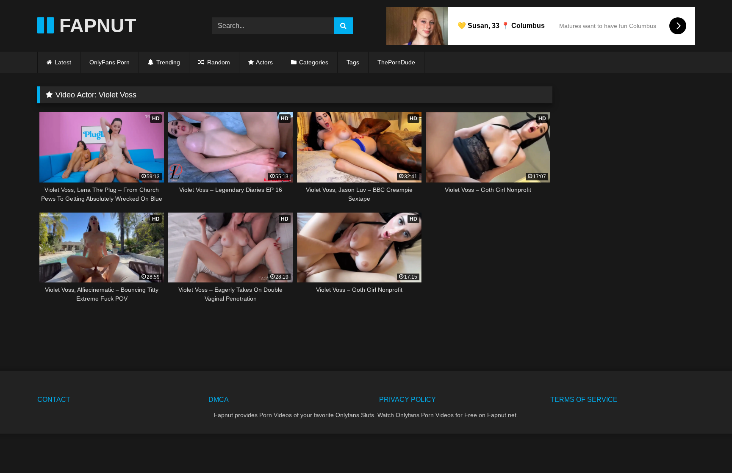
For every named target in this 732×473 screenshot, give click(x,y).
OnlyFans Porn (109, 62)
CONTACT (53, 399)
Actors (264, 62)
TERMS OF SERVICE (584, 399)
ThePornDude (396, 62)
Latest (63, 62)
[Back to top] (705, 448)
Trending (167, 62)
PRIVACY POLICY (407, 399)
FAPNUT (95, 25)
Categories (313, 62)
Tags (353, 62)
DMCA (218, 399)
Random (217, 62)
